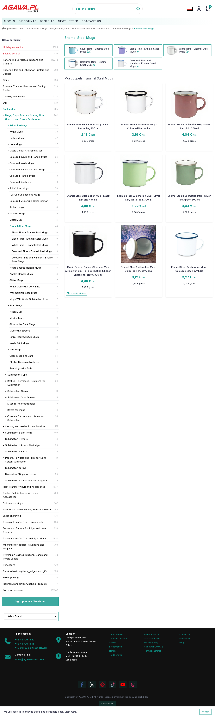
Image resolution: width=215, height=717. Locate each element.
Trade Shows (115, 655)
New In (9, 21)
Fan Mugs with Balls (21, 368)
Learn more (70, 712)
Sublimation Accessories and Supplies (26, 480)
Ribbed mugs (17, 207)
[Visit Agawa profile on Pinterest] (102, 684)
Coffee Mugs (17, 138)
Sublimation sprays (15, 467)
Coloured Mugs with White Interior (29, 200)
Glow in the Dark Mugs (22, 324)
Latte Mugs (16, 144)
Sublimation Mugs (17, 125)
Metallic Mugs (17, 213)
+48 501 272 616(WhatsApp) (31, 647)
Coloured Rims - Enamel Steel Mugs (32, 251)
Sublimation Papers (16, 451)
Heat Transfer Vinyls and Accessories (24, 486)
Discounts (27, 21)
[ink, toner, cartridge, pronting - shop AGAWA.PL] (37, 9)
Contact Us (91, 21)
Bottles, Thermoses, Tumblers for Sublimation (26, 383)
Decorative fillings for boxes (20, 474)
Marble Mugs (17, 318)
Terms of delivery (118, 638)
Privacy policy (151, 642)
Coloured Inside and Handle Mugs (28, 156)
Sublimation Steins (17, 391)
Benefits (47, 21)
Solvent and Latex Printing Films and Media (27, 509)
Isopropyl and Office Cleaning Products (25, 583)
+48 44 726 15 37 (25, 639)
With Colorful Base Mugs (23, 292)
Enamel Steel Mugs (20, 226)
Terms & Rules (116, 634)
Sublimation (9, 109)
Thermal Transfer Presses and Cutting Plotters (24, 88)
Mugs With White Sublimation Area (29, 299)
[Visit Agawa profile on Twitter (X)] (92, 684)
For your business (13, 590)
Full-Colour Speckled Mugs (25, 194)
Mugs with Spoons (20, 330)
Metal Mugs (16, 219)
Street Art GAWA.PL (153, 646)
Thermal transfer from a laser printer (23, 522)
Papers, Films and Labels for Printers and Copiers (26, 71)
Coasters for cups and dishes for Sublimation (25, 418)
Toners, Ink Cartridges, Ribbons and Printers (23, 61)
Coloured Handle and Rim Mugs (27, 169)
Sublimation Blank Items (18, 432)
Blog (181, 642)
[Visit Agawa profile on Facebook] (82, 684)
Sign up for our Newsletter (30, 601)
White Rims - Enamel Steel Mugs (30, 245)
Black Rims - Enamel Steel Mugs (30, 238)
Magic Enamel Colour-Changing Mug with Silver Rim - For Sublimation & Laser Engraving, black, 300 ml (88, 271)
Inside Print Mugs (19, 343)
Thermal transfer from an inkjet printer (24, 538)
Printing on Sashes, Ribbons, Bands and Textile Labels (25, 556)
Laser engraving (12, 515)
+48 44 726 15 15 (24, 643)
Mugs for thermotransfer (21, 403)
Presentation (115, 646)
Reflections (9, 564)
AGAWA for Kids (152, 638)
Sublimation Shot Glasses (21, 397)
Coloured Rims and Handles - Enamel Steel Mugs (32, 259)
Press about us (151, 634)
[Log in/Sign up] (199, 8)
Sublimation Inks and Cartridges (22, 445)
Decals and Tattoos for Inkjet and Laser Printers (25, 530)
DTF (5, 102)
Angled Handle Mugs (21, 274)
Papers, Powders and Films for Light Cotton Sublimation (25, 459)
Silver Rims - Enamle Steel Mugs (30, 232)
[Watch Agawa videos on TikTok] (112, 684)
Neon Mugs (16, 311)
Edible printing (11, 577)
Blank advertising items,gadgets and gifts (25, 571)
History (112, 651)
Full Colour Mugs (19, 188)
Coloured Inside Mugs (22, 163)
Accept (205, 711)
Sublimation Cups (17, 374)
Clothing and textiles (14, 96)
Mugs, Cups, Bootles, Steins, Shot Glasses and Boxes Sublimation (24, 117)
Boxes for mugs (16, 409)
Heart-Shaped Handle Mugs (25, 267)
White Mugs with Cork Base (25, 286)
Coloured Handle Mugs (22, 175)
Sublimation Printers (16, 438)
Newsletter (68, 21)
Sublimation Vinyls (13, 503)
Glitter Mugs (16, 280)
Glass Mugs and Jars (21, 355)
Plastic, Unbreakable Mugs (24, 362)
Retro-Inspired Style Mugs (24, 336)
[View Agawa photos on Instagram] (133, 684)
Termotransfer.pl (152, 651)
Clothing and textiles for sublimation (25, 426)
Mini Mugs (15, 349)
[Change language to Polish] (190, 9)
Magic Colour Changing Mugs (26, 150)
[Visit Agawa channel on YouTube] (123, 684)
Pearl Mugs (16, 305)
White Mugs (16, 131)
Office (6, 80)
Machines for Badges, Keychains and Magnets (23, 546)
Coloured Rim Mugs (20, 182)
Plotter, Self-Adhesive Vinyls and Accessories (21, 495)
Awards (113, 642)
